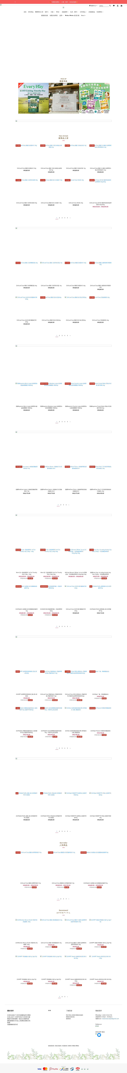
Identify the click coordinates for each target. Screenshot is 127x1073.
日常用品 (82, 12)
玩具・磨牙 (73, 12)
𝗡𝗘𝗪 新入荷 (39, 12)
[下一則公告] (112, 2)
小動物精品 (91, 12)
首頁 (25, 12)
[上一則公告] (15, 2)
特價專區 (99, 12)
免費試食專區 (54, 15)
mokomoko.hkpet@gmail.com (110, 1018)
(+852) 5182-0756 (107, 1015)
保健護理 (64, 12)
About (83, 15)
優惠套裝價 (44, 15)
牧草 (46, 12)
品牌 (60, 15)
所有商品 (31, 12)
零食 (57, 12)
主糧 (52, 12)
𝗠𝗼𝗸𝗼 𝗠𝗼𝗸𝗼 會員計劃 (72, 15)
